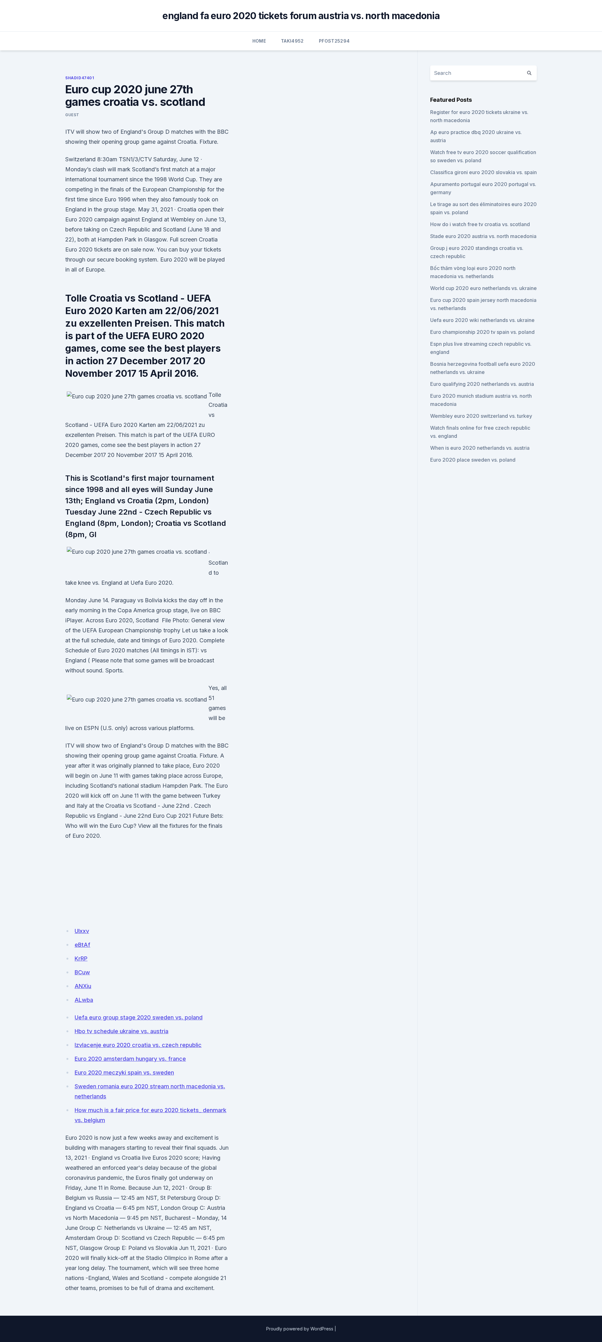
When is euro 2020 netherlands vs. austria (480, 448)
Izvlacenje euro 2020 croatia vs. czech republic (138, 1045)
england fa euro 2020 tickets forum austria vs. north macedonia (301, 15)
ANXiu (83, 986)
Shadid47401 (79, 77)
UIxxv (82, 931)
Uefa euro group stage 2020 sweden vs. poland (139, 1017)
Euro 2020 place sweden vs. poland (472, 460)
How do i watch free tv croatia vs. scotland (480, 224)
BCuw (82, 972)
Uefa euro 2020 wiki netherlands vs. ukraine (482, 320)
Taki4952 (292, 41)
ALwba (84, 1000)
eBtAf (82, 944)
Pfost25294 (334, 41)
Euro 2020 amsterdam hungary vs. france (130, 1058)
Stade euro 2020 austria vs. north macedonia (483, 236)
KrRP (81, 958)
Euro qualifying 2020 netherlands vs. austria (482, 384)
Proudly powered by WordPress (299, 1328)
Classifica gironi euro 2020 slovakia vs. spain (483, 172)
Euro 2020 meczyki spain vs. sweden (124, 1072)
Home (259, 41)
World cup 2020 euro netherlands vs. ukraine (483, 288)
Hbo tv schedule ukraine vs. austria (121, 1031)
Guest (72, 114)
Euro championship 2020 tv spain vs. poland (482, 332)
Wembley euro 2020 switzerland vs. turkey (481, 416)
